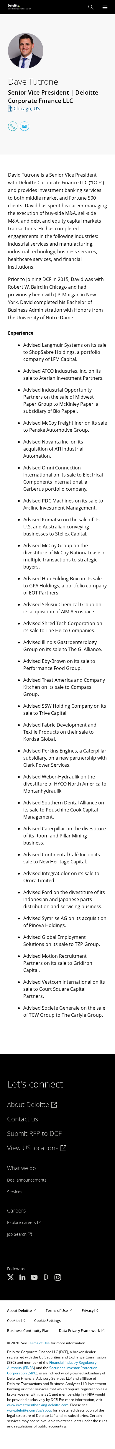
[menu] (105, 7)
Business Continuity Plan (28, 1330)
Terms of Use (57, 1310)
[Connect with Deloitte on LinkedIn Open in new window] (22, 1278)
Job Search (17, 1234)
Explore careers (22, 1222)
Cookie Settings (47, 1320)
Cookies (14, 1320)
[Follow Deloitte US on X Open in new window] (10, 1278)
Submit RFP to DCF (34, 1133)
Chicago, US (27, 108)
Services (14, 1192)
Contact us (22, 1118)
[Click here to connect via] (12, 126)
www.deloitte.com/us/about (29, 1410)
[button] (91, 7)
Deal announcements (27, 1180)
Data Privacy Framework (80, 1330)
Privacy (88, 1310)
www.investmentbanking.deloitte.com (37, 1404)
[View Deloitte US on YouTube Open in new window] (34, 1278)
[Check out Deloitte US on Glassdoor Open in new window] (46, 1278)
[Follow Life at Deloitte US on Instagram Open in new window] (57, 1278)
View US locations (33, 1147)
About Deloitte (29, 1104)
